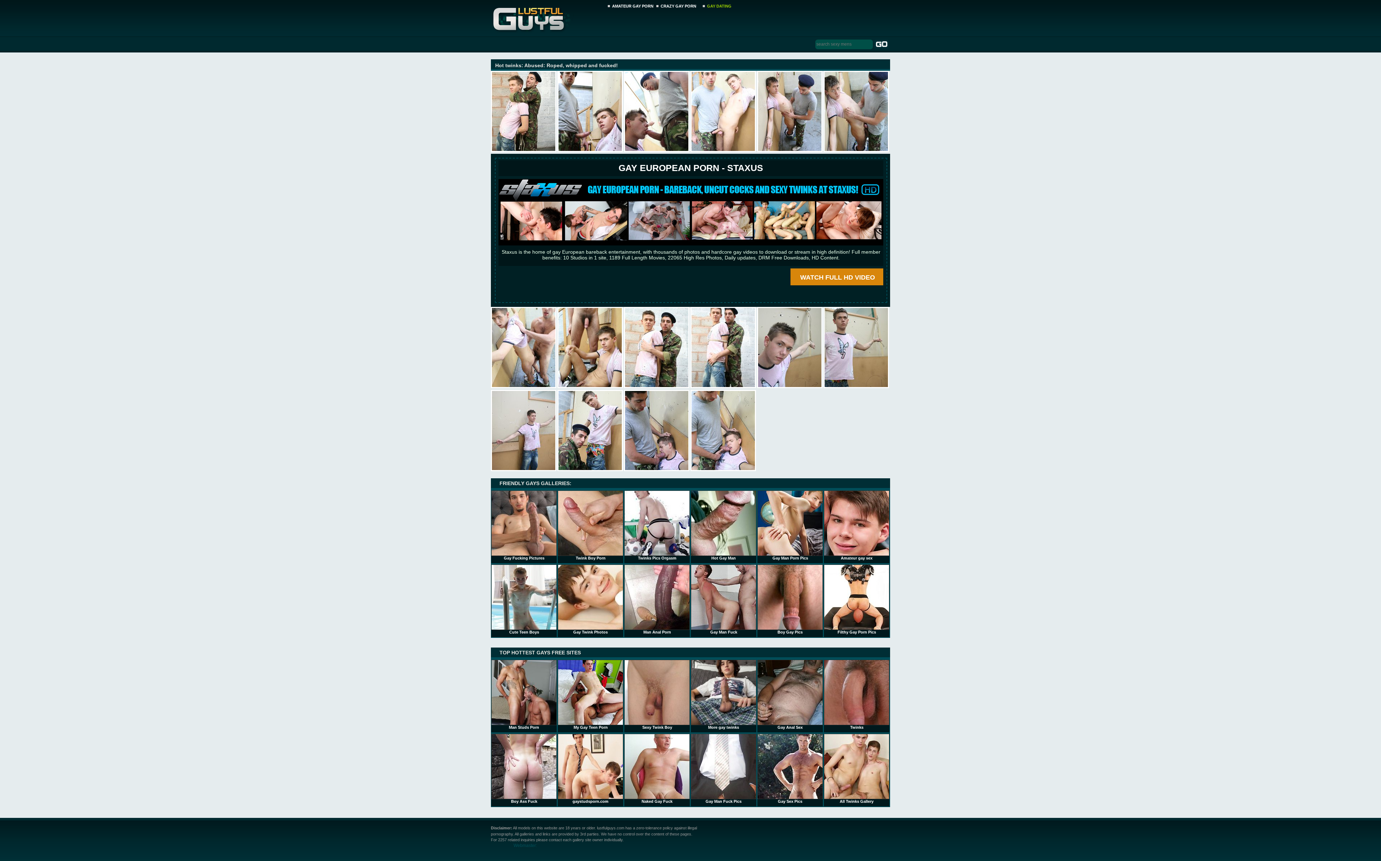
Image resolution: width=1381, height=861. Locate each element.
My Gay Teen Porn (591, 727)
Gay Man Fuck (723, 632)
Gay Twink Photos (590, 632)
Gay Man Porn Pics (790, 558)
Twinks (856, 727)
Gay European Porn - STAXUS (691, 168)
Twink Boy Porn (591, 558)
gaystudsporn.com (591, 801)
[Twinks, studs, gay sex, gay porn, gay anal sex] (547, 17)
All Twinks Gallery (857, 801)
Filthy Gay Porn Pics (857, 632)
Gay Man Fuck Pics (724, 801)
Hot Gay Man (723, 558)
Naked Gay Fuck (657, 801)
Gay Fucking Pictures (524, 558)
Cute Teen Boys (524, 632)
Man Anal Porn (657, 632)
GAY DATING (719, 6)
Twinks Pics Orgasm (657, 558)
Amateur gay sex (856, 558)
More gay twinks (723, 727)
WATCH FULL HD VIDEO (837, 277)
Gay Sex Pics (790, 801)
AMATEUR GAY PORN (632, 6)
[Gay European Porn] (690, 244)
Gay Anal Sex (790, 727)
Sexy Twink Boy (657, 727)
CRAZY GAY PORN (678, 6)
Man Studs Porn (524, 727)
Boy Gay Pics (790, 632)
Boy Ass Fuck (524, 801)
